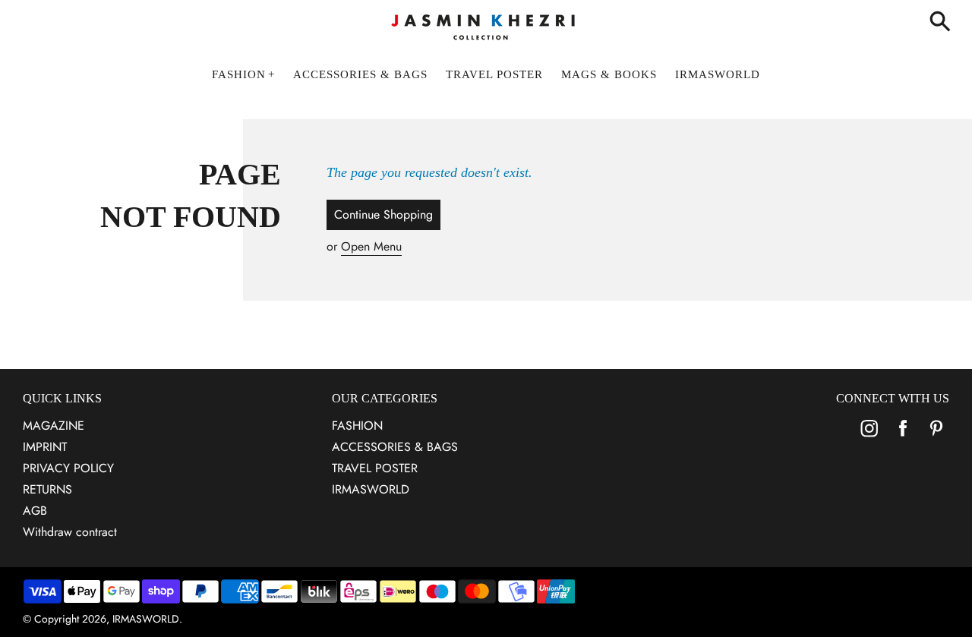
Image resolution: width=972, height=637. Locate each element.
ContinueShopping (383, 214)
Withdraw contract (70, 532)
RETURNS (47, 489)
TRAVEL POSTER (375, 468)
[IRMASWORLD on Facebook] (903, 438)
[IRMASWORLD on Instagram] (869, 438)
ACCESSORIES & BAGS (395, 447)
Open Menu (371, 246)
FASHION (357, 425)
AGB (35, 510)
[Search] (943, 22)
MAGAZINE (53, 425)
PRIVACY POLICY (68, 468)
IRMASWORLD (370, 489)
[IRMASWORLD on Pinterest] (936, 438)
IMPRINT (45, 447)
